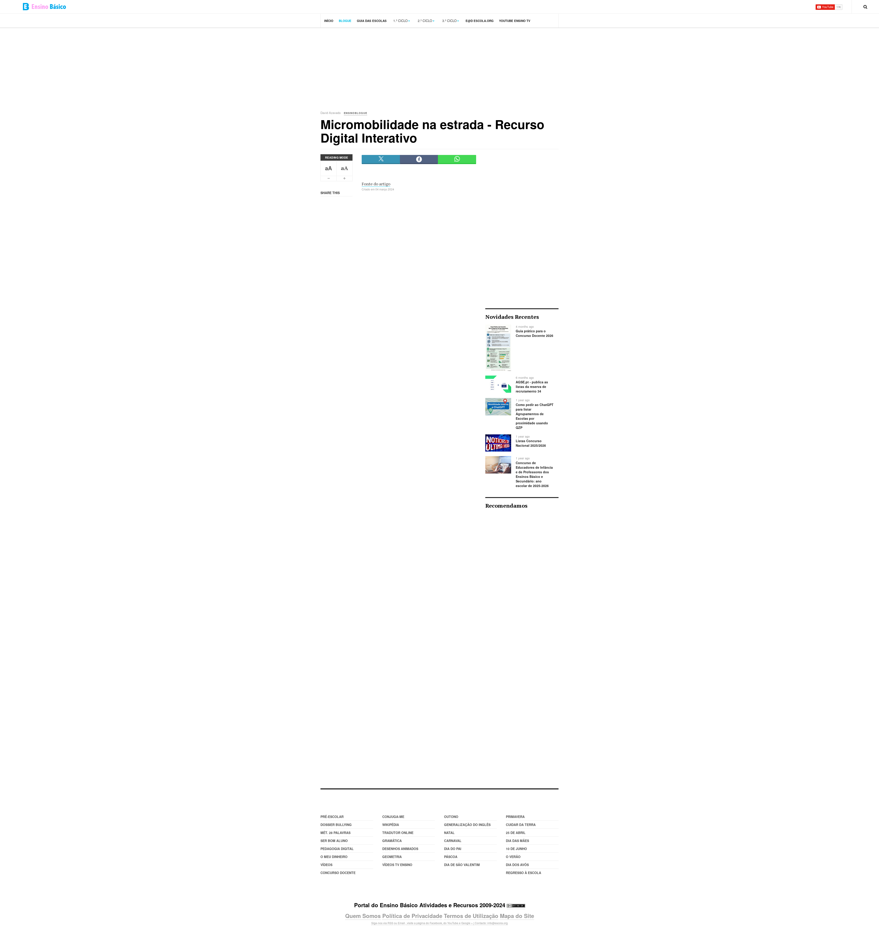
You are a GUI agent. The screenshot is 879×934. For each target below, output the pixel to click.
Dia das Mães (517, 840)
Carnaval (452, 840)
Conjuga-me (393, 816)
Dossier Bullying (336, 824)
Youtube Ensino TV (514, 21)
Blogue (345, 21)
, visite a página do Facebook (424, 923)
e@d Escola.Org (480, 21)
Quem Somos (363, 916)
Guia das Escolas (372, 21)
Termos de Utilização (471, 916)
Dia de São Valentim (462, 864)
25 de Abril (516, 832)
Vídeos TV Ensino (397, 864)
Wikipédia (390, 824)
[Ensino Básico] (44, 6)
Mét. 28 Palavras (335, 832)
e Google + (465, 923)
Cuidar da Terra (521, 824)
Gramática (392, 840)
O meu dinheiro (333, 856)
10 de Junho (516, 848)
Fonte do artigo (376, 184)
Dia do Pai (452, 848)
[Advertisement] (446, 64)
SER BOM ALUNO (334, 840)
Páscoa (450, 856)
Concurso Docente (337, 872)
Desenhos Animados (400, 848)
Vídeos (326, 864)
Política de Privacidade (412, 916)
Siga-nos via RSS (382, 923)
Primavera (515, 816)
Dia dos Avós (517, 864)
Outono (451, 816)
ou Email (399, 923)
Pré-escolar (332, 816)
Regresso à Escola (523, 872)
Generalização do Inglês (467, 824)
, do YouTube (450, 923)
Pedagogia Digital (337, 848)
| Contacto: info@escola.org (490, 923)
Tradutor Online (397, 832)
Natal (449, 832)
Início (328, 21)
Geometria (392, 856)
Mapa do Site (517, 916)
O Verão (513, 856)
